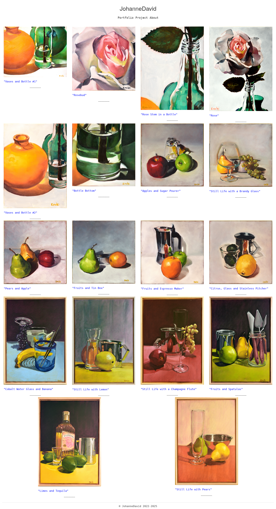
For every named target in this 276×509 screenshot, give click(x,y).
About (154, 17)
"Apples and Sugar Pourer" (161, 190)
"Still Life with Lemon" (90, 389)
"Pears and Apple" (17, 288)
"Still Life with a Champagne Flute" (169, 389)
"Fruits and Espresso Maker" (162, 288)
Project (141, 17)
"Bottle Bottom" (84, 190)
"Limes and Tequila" (53, 490)
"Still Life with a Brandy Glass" (234, 191)
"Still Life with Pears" (193, 489)
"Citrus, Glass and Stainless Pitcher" (238, 288)
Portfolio (126, 17)
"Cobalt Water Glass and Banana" (28, 389)
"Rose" (214, 115)
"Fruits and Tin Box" (88, 288)
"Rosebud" (79, 95)
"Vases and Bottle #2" (20, 212)
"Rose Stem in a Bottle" (159, 114)
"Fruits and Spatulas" (226, 389)
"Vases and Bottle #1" (20, 81)
